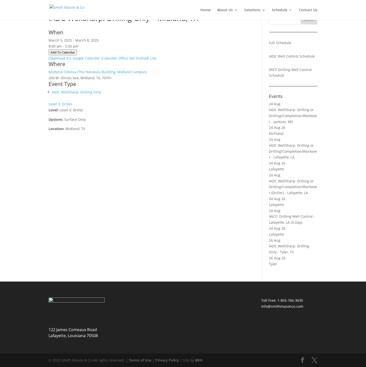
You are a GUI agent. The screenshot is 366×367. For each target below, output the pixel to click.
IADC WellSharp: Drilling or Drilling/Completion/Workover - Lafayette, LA (293, 151)
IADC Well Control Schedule (292, 56)
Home (205, 10)
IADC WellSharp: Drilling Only (76, 92)
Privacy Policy (167, 360)
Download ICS (60, 58)
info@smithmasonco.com (282, 306)
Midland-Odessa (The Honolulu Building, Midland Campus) (98, 72)
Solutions (252, 10)
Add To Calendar (63, 52)
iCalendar (109, 58)
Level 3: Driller (60, 104)
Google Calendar (86, 58)
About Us (225, 10)
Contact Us (308, 10)
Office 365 (126, 58)
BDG (198, 360)
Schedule (279, 10)
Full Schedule (280, 42)
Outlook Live (146, 58)
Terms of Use (140, 360)
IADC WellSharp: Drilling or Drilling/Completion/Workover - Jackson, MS (293, 115)
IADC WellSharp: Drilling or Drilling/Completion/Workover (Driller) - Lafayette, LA (293, 187)
